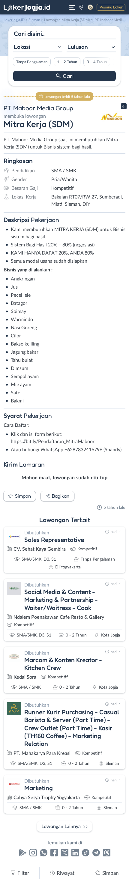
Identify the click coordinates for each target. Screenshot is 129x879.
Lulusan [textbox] (78, 46)
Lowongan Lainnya (61, 826)
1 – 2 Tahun (67, 62)
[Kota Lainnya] (81, 7)
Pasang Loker (111, 7)
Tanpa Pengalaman (31, 62)
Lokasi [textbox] (22, 46)
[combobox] (37, 47)
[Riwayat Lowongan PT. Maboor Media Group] (112, 127)
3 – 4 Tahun (97, 62)
